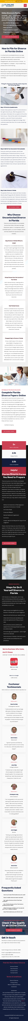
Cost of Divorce (14, 968)
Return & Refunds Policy (14, 984)
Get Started (19, 1)
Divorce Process (14, 966)
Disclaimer (14, 986)
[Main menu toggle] (25, 5)
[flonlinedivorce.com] (7, 5)
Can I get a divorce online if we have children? (12, 901)
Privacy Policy (14, 982)
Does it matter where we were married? (13, 897)
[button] (14, 894)
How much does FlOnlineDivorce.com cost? (14, 894)
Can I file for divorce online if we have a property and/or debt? (12, 904)
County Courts (14, 972)
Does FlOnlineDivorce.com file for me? (13, 911)
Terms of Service (14, 980)
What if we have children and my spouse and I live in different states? (13, 908)
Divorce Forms (14, 970)
